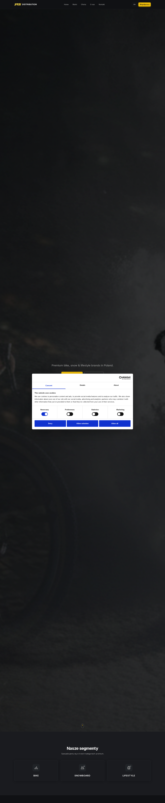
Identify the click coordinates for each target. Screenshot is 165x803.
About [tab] (116, 385)
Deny (50, 423)
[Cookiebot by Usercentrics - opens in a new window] (121, 377)
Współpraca (144, 4)
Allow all (114, 423)
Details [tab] (82, 385)
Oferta (83, 4)
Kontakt (102, 4)
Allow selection (82, 423)
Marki (75, 4)
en (134, 4)
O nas (92, 4)
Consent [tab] (48, 385)
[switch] (70, 414)
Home (66, 4)
